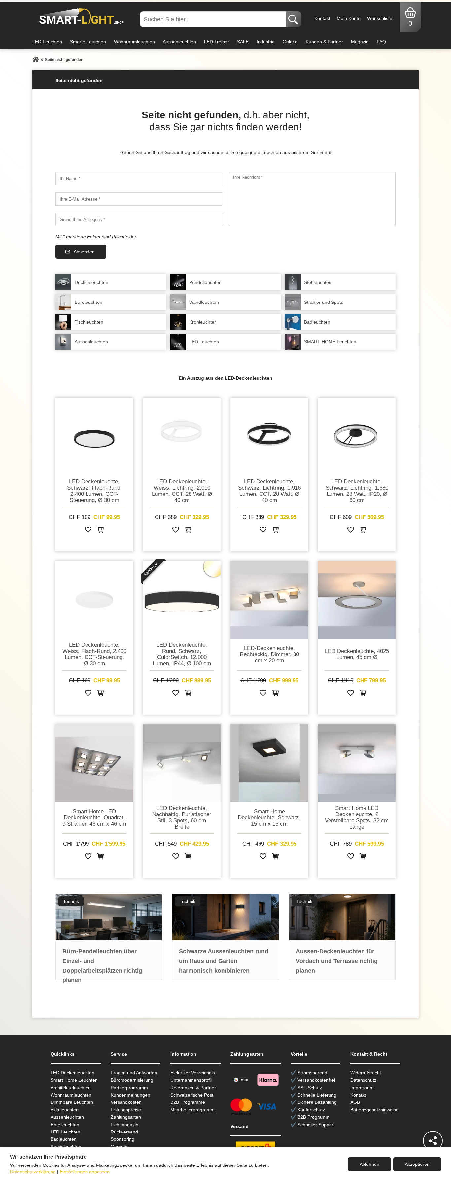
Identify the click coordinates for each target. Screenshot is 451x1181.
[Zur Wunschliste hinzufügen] (88, 531)
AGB (355, 1102)
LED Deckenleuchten (72, 1072)
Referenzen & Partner (193, 1087)
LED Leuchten (47, 41)
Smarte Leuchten (88, 41)
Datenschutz (363, 1080)
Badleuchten (64, 1139)
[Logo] (79, 16)
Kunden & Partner (324, 41)
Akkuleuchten (65, 1109)
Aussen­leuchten (67, 1117)
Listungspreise (126, 1109)
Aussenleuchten (179, 41)
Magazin (360, 41)
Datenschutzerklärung (33, 1171)
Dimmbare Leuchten (72, 1102)
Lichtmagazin (124, 1124)
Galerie (290, 41)
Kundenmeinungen (130, 1095)
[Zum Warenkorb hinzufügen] (100, 531)
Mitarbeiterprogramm (192, 1109)
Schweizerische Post (191, 1095)
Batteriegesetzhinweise (374, 1109)
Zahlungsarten (126, 1117)
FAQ (381, 41)
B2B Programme (187, 1102)
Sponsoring (122, 1139)
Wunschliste (379, 18)
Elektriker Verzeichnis (192, 1072)
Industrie (266, 41)
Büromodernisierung (132, 1080)
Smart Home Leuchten (74, 1080)
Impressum (362, 1087)
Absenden (84, 251)
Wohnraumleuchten (134, 41)
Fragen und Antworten (134, 1072)
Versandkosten (126, 1102)
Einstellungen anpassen (85, 1171)
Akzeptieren (417, 1164)
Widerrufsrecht (365, 1072)
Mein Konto (349, 18)
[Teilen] (433, 1141)
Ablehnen (369, 1164)
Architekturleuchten (71, 1087)
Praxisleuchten (66, 1146)
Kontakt (322, 18)
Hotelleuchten (65, 1124)
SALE (243, 41)
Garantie (120, 1146)
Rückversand (124, 1131)
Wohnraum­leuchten (71, 1095)
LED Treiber (216, 41)
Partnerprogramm (129, 1087)
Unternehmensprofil (191, 1080)
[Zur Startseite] (35, 59)
